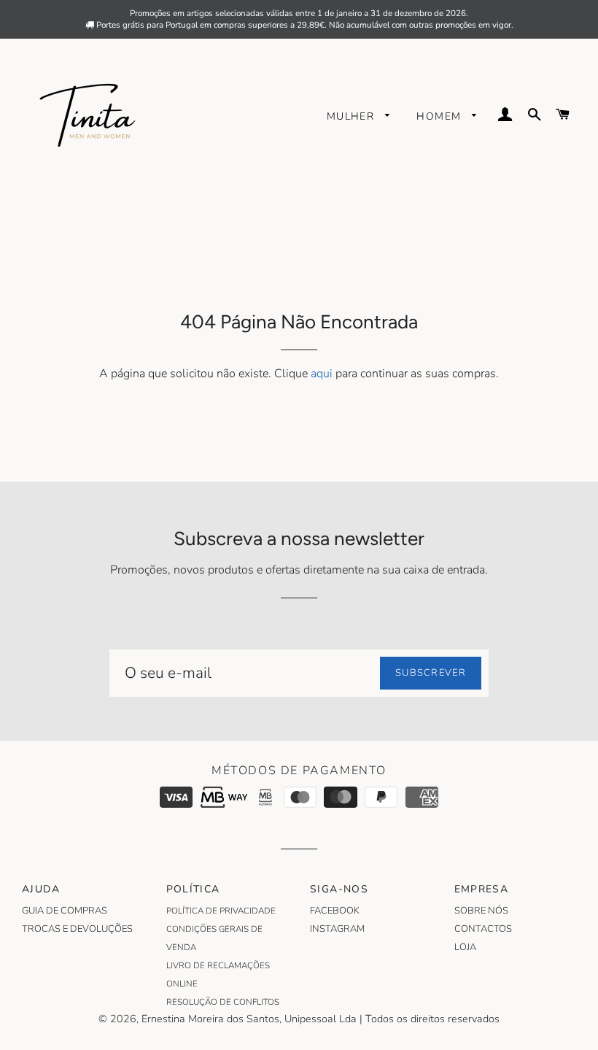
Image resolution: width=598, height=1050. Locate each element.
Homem (440, 116)
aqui (322, 374)
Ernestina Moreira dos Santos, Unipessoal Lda (249, 1018)
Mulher (352, 116)
